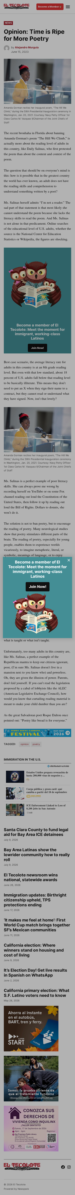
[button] (37, 597)
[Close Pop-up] (69, 560)
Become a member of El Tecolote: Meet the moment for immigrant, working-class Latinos (37, 569)
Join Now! (37, 586)
